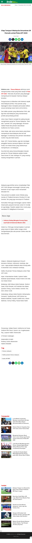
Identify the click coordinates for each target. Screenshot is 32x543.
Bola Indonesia (5, 5)
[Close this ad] (31, 538)
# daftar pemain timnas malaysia (10, 354)
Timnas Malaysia (15, 89)
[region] (16, 17)
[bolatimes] (12, 2)
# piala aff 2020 (6, 358)
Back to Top (16, 536)
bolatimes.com (13, 534)
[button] (2, 1)
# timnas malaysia (6, 351)
